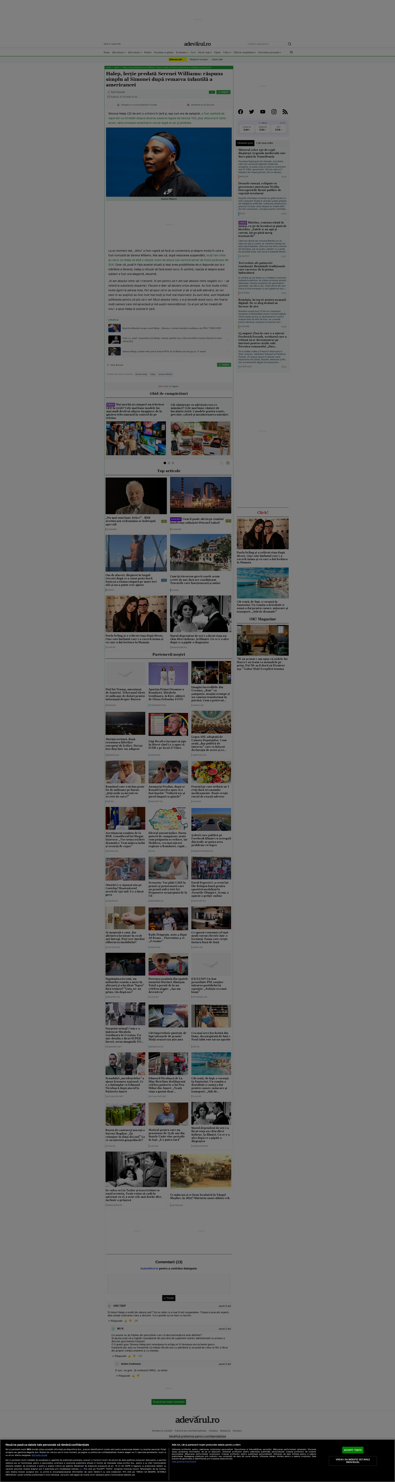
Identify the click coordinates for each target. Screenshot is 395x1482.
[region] (197, 1460)
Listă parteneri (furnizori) (184, 1462)
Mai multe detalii (39, 1455)
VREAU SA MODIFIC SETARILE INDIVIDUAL (353, 1461)
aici (81, 1469)
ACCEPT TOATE (353, 1449)
